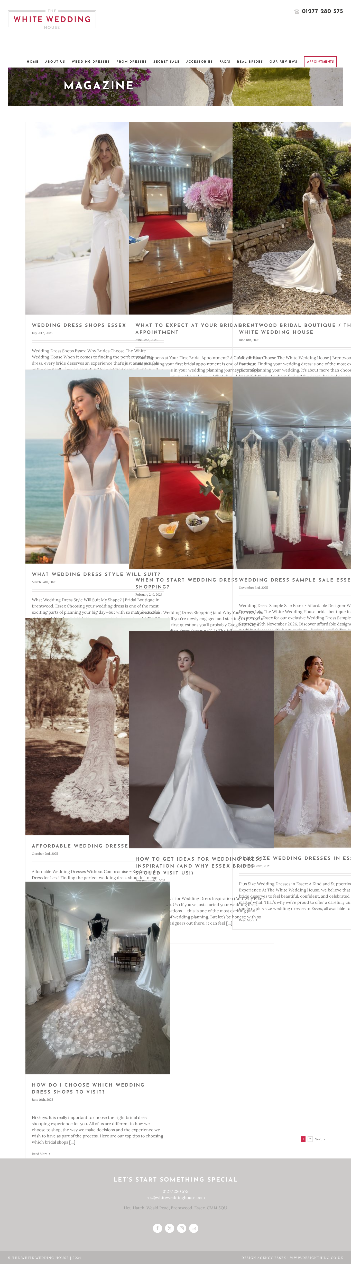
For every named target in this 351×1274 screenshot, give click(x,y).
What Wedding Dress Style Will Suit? (96, 575)
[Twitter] (169, 1228)
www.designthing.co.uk (316, 1258)
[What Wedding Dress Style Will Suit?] (97, 466)
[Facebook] (157, 1228)
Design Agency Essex (265, 1258)
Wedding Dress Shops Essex (79, 326)
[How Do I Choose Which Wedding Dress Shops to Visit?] (97, 978)
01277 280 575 (175, 1191)
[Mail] (193, 1228)
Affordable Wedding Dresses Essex (92, 846)
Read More (40, 1154)
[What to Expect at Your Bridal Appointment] (201, 218)
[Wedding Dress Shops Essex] (97, 218)
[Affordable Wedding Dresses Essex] (97, 726)
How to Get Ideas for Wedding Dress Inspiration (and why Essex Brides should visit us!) (199, 866)
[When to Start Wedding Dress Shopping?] (201, 473)
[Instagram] (181, 1228)
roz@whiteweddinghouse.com (175, 1197)
